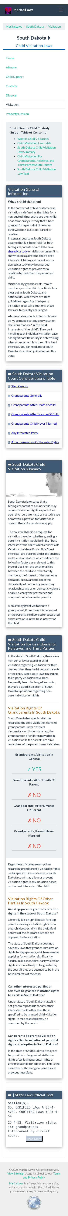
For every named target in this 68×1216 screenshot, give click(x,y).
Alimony (11, 67)
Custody (11, 86)
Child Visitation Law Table (34, 143)
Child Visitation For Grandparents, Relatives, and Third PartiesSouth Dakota (35, 160)
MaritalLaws (14, 26)
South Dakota (35, 26)
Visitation (54, 26)
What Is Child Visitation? (33, 138)
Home (10, 58)
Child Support (15, 76)
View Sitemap (15, 1173)
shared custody (18, 251)
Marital (23, 10)
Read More (34, 1138)
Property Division (17, 113)
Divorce (11, 95)
